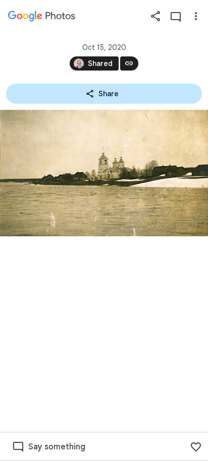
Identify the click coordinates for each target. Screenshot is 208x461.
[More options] (196, 16)
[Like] (196, 447)
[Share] (155, 16)
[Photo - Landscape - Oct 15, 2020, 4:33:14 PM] (104, 173)
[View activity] (176, 16)
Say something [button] (56, 447)
